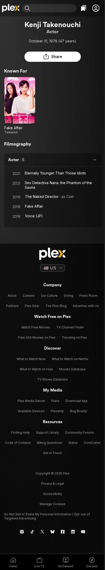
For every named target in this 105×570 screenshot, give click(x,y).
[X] (42, 532)
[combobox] (53, 8)
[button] (96, 8)
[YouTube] (83, 532)
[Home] (11, 8)
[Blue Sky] (52, 532)
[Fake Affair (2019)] (19, 105)
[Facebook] (63, 532)
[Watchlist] (83, 8)
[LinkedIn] (73, 532)
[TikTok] (32, 532)
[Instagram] (22, 532)
